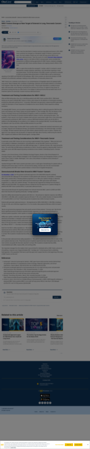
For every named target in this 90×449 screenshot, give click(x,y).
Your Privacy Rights (59, 444)
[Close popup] (56, 216)
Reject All (69, 444)
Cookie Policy (13, 447)
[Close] (87, 444)
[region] (45, 445)
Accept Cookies (78, 444)
